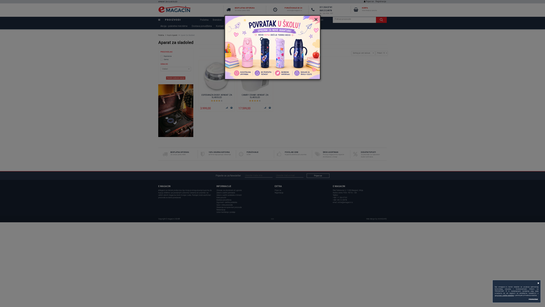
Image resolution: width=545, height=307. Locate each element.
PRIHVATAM (533, 299)
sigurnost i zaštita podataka (504, 295)
